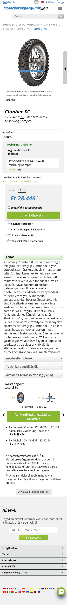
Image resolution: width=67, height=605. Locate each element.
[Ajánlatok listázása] (61, 16)
